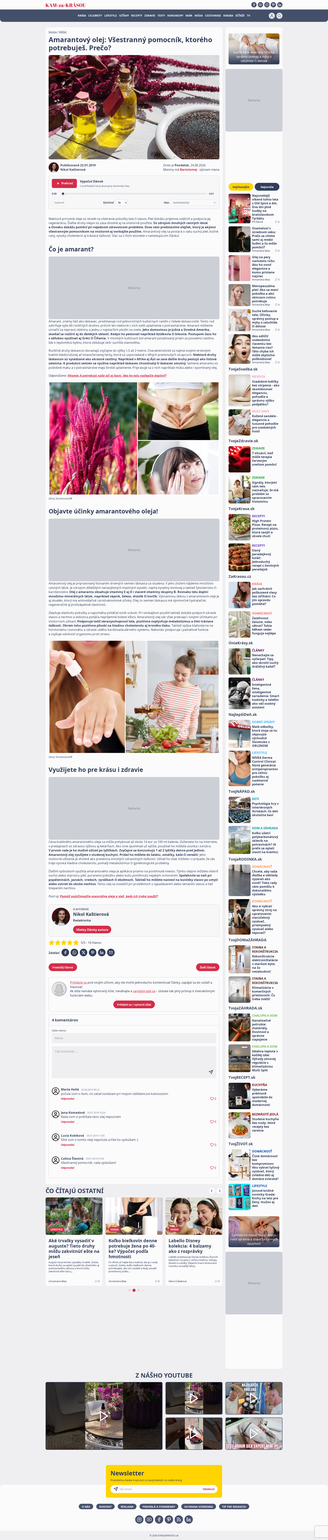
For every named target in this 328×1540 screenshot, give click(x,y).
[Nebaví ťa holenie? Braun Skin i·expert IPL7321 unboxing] (194, 1434)
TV (248, 15)
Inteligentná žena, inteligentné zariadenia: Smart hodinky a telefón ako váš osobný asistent (265, 696)
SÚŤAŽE (240, 15)
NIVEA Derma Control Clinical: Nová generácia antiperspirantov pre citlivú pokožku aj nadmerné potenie (265, 771)
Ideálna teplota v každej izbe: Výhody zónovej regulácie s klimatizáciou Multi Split (265, 1060)
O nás (86, 1506)
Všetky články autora (92, 930)
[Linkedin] (279, 4)
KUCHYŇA (259, 1085)
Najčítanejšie (241, 187)
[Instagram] (267, 4)
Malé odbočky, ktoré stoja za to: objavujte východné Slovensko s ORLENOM (265, 736)
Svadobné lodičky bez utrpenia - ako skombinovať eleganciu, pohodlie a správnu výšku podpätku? (265, 393)
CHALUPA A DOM (264, 1015)
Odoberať (208, 1489)
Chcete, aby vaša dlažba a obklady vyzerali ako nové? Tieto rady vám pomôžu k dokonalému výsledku (265, 883)
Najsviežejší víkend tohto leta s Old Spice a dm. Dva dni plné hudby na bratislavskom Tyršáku (265, 207)
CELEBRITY (95, 15)
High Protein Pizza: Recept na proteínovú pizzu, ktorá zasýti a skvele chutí (265, 528)
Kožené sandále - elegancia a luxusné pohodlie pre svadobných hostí (265, 423)
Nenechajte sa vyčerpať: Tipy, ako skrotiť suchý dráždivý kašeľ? (265, 660)
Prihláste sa (78, 982)
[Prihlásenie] (272, 16)
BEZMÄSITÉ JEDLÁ (265, 1114)
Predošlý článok (62, 967)
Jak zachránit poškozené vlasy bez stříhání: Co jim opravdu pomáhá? (264, 596)
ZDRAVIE (149, 15)
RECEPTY (136, 15)
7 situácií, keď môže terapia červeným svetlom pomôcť (264, 458)
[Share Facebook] (65, 952)
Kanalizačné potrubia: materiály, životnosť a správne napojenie (261, 1030)
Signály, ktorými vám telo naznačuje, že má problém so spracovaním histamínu (265, 492)
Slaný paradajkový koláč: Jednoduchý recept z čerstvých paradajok (265, 559)
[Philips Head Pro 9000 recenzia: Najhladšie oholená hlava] (254, 1398)
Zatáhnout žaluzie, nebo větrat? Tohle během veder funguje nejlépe (264, 625)
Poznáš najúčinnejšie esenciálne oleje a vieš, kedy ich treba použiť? (109, 896)
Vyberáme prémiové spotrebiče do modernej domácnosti (262, 1097)
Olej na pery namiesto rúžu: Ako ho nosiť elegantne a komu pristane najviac (263, 266)
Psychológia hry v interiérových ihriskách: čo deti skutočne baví (265, 809)
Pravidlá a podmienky (159, 1506)
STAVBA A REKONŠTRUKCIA (265, 949)
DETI (255, 799)
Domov (53, 31)
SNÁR (188, 15)
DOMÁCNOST (262, 613)
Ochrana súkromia (198, 1506)
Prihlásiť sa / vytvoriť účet (134, 1004)
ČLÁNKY (258, 650)
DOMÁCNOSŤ (262, 867)
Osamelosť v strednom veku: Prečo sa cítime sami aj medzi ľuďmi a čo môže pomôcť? (264, 237)
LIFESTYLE (110, 15)
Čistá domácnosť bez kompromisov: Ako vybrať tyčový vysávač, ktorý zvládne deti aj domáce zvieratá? (265, 1167)
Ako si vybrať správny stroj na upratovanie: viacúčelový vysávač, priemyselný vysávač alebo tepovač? (264, 919)
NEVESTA (258, 376)
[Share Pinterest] (92, 952)
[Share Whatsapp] (74, 952)
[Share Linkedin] (102, 952)
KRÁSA (82, 15)
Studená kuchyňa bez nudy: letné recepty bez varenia (265, 1124)
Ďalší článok (208, 967)
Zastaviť (59, 202)
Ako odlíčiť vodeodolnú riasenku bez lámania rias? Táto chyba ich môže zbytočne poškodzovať (263, 347)
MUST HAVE (260, 411)
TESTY (161, 15)
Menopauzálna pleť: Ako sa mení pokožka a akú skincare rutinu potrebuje (265, 293)
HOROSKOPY (175, 15)
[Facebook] (254, 4)
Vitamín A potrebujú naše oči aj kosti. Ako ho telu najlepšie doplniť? (117, 376)
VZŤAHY (124, 15)
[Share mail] (111, 952)
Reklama (127, 1506)
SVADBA (228, 15)
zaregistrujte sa (144, 991)
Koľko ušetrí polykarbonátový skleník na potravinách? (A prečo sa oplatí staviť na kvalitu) (265, 842)
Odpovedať (67, 1098)
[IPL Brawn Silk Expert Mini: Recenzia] (254, 1434)
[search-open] (279, 16)
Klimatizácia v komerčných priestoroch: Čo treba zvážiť (263, 993)
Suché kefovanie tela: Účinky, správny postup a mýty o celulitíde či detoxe (265, 318)
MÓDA (199, 15)
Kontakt (105, 1506)
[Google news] (179, 1519)
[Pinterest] (273, 4)
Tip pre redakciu (234, 1506)
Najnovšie (267, 187)
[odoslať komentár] (211, 1072)
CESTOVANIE (213, 15)
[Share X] (83, 952)
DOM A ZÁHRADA (265, 828)
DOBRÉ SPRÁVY (263, 722)
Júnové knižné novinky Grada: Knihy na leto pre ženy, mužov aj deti (265, 1198)
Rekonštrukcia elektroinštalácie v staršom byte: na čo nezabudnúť (265, 963)
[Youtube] (260, 4)
